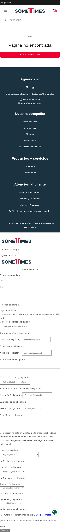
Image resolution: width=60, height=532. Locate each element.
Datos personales (42, 515)
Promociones (30, 140)
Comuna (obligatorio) (10, 484)
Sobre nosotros (30, 122)
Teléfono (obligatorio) (10, 408)
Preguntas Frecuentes (30, 192)
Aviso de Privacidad (30, 205)
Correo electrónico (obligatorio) (15, 322)
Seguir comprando (30, 55)
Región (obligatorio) (9, 450)
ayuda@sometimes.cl (31, 103)
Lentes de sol (30, 173)
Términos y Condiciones (30, 199)
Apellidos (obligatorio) (10, 353)
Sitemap (30, 134)
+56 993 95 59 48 (31, 99)
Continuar (5, 530)
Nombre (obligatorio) (10, 339)
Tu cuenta (30, 166)
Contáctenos (30, 128)
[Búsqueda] (5, 20)
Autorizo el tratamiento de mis (27, 515)
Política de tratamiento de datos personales (30, 211)
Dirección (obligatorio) (11, 395)
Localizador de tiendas (30, 147)
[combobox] (34, 20)
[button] (6, 10)
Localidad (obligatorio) (11, 499)
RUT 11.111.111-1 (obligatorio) (15, 377)
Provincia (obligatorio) (11, 467)
